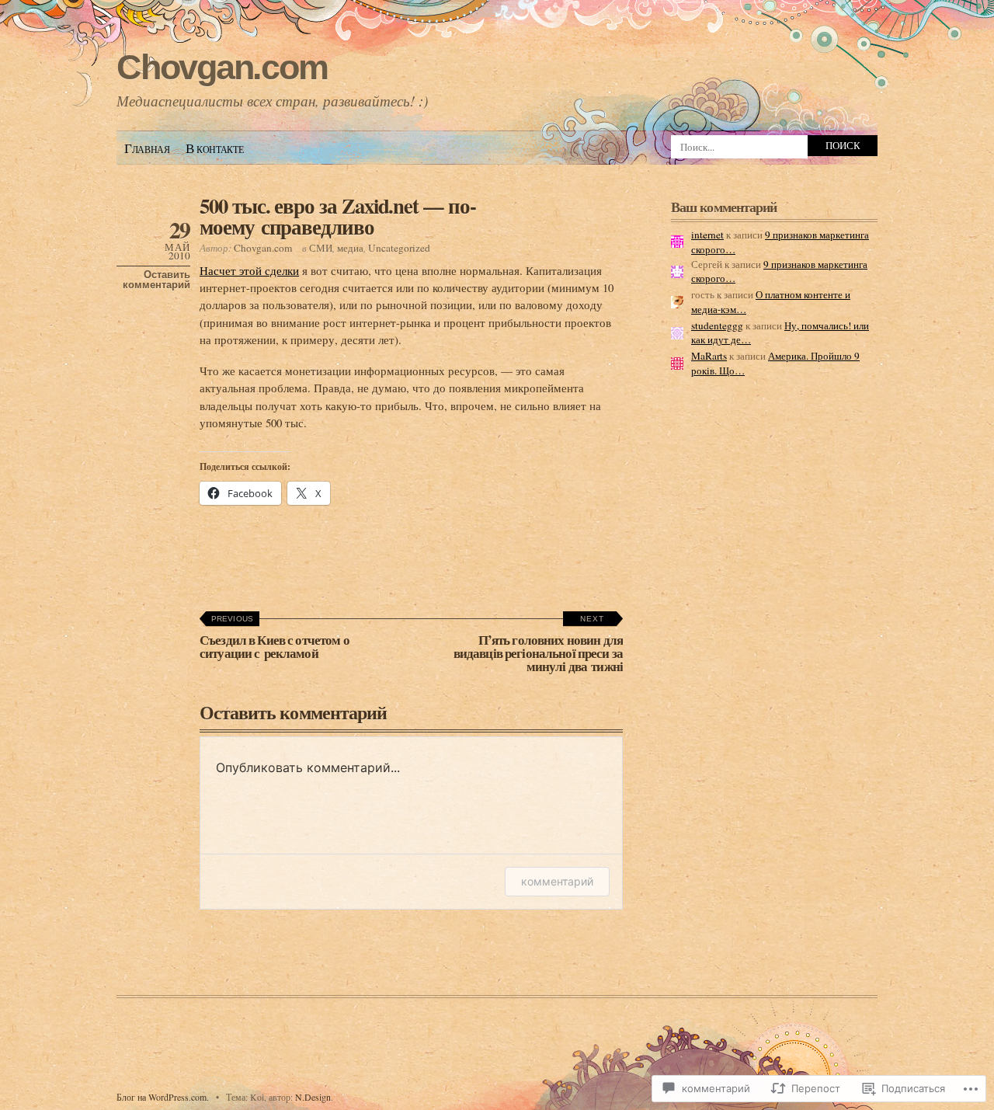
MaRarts (709, 356)
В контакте (215, 148)
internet (707, 235)
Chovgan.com (263, 248)
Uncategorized (399, 248)
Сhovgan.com (221, 67)
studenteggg (717, 325)
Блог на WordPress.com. (162, 1097)
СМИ (320, 248)
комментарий (557, 881)
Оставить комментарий (156, 280)
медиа (350, 248)
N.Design (313, 1097)
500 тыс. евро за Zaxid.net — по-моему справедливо (338, 216)
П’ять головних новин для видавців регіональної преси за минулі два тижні (538, 645)
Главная (147, 148)
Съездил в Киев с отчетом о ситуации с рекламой (274, 638)
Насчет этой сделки (249, 270)
